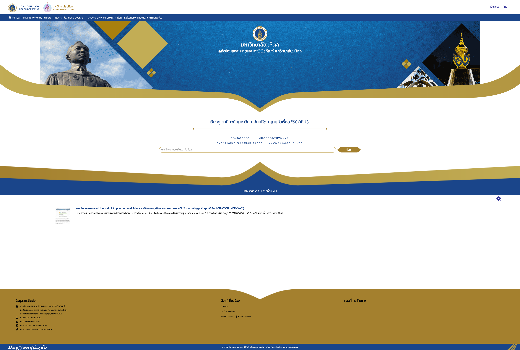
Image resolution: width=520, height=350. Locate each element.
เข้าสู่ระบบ (224, 306)
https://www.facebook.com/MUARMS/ (36, 329)
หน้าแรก (16, 18)
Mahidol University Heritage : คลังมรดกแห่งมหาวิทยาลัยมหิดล (53, 18)
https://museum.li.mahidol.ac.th (33, 325)
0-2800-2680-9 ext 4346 (30, 317)
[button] (506, 7)
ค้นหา (349, 149)
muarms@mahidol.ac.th (30, 321)
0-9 (233, 138)
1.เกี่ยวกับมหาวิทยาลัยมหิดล (100, 18)
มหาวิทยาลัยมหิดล (228, 311)
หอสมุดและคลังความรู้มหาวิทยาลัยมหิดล (236, 316)
